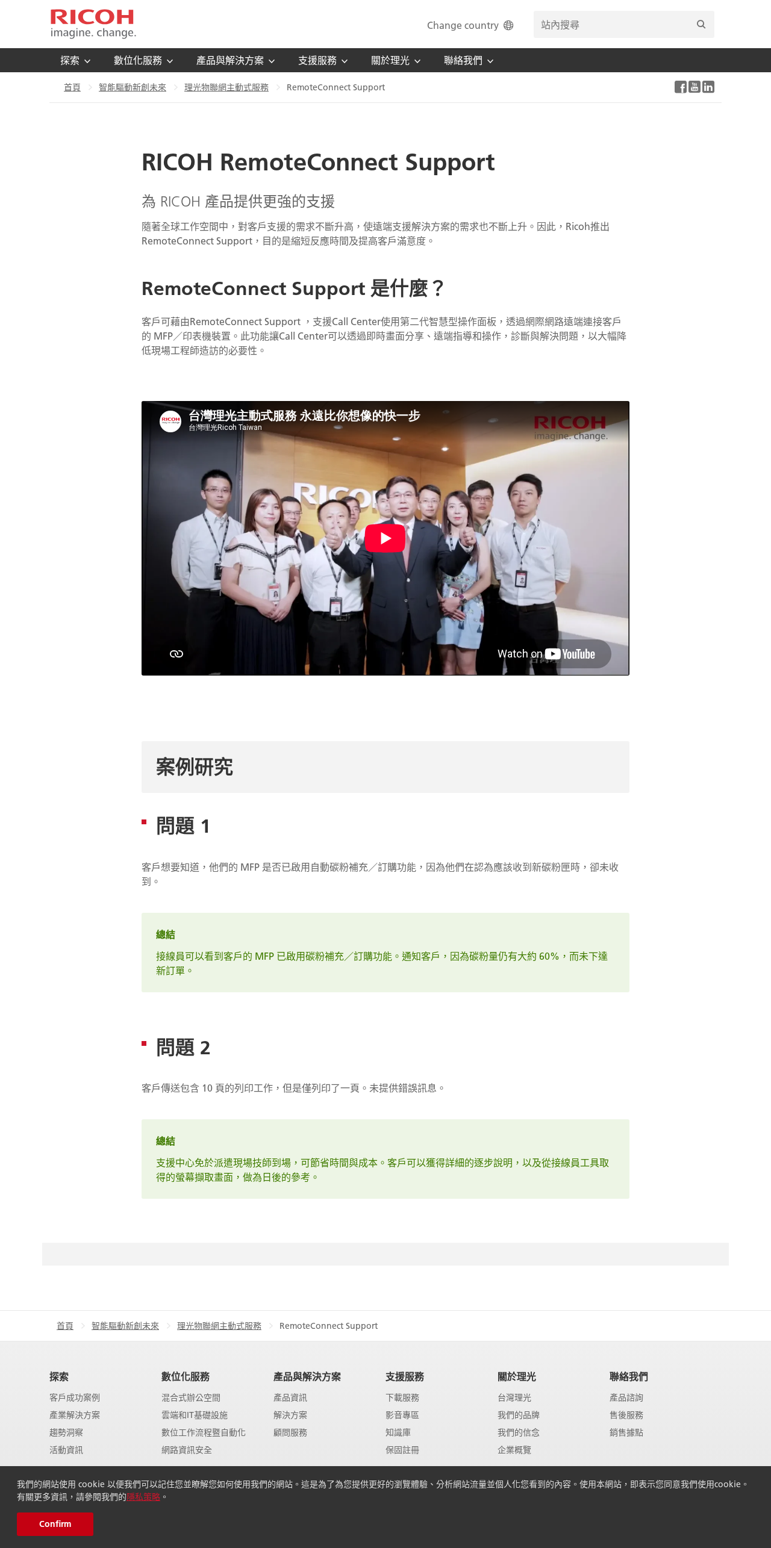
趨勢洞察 (66, 1433)
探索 (59, 1376)
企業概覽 (514, 1450)
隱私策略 (143, 1496)
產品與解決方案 (307, 1376)
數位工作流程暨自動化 (203, 1433)
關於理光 (517, 1376)
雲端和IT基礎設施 (194, 1415)
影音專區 (402, 1415)
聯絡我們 (629, 1376)
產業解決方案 (74, 1415)
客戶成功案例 (74, 1398)
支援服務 (405, 1376)
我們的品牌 (519, 1415)
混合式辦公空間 (190, 1398)
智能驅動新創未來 (132, 87)
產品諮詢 (626, 1398)
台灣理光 (514, 1398)
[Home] (93, 24)
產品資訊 (290, 1398)
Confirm (55, 1523)
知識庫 (398, 1433)
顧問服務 (290, 1433)
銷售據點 (626, 1433)
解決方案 (290, 1415)
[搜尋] (701, 24)
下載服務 (402, 1398)
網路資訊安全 (186, 1450)
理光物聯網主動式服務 (226, 87)
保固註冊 (402, 1450)
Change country (463, 25)
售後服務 (626, 1415)
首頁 (72, 87)
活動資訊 (66, 1450)
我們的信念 (519, 1433)
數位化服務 (185, 1376)
